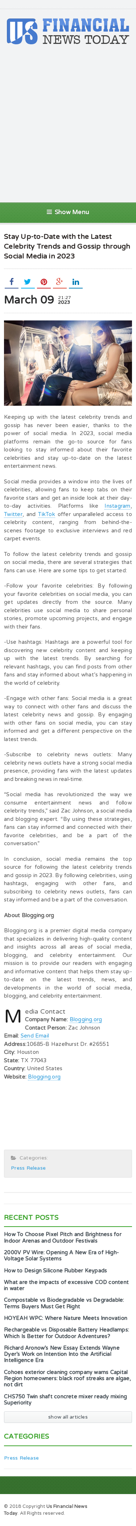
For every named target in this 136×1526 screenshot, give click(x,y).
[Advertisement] (68, 124)
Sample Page (113, 1506)
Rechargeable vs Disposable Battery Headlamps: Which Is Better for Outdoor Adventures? (66, 1333)
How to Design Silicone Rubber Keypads (55, 1271)
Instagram (117, 506)
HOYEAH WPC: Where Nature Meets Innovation (65, 1318)
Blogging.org (86, 1019)
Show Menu (72, 212)
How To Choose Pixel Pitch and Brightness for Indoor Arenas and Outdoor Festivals (62, 1237)
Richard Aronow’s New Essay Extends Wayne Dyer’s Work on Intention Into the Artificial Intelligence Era (62, 1354)
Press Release (28, 1168)
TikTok (46, 514)
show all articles (68, 1417)
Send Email (35, 1035)
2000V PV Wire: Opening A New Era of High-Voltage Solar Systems (61, 1255)
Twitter (13, 514)
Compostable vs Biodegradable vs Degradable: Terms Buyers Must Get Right (64, 1303)
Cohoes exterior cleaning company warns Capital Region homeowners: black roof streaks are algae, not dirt (67, 1378)
